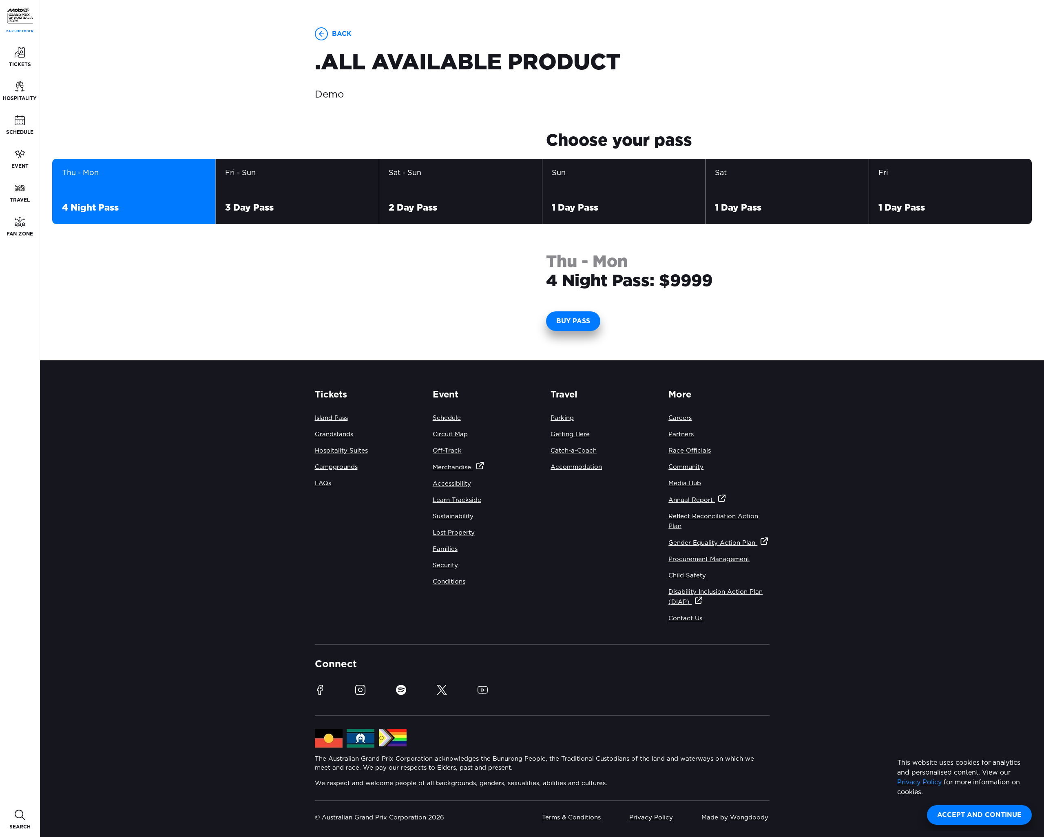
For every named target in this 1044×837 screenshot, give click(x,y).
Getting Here (570, 434)
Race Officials (689, 451)
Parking (562, 418)
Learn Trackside (457, 500)
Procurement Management (709, 559)
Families (445, 549)
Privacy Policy (919, 782)
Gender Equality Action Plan (712, 543)
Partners (681, 434)
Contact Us (685, 618)
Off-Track (447, 451)
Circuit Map (450, 434)
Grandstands (334, 434)
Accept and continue (979, 815)
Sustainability (453, 516)
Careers (680, 418)
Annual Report (691, 500)
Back (342, 34)
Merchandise (453, 467)
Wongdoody (749, 818)
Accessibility (452, 484)
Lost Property (454, 533)
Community (685, 467)
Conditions (449, 582)
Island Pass (331, 418)
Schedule (447, 418)
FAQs (323, 483)
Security (445, 565)
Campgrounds (336, 467)
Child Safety (687, 576)
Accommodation (576, 467)
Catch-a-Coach (574, 451)
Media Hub (684, 483)
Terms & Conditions (571, 818)
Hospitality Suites (341, 451)
